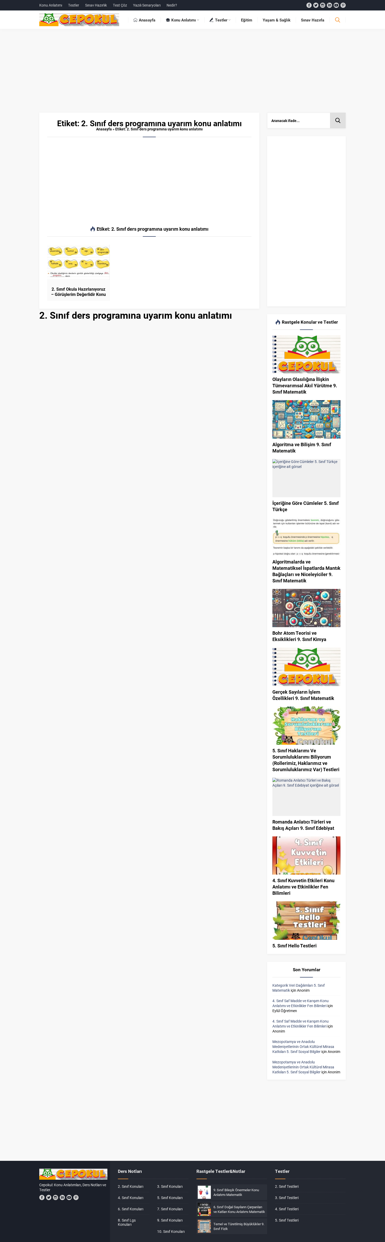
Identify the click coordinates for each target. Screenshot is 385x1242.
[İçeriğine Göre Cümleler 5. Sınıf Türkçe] (306, 478)
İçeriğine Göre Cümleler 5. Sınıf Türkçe (305, 506)
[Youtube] (336, 5)
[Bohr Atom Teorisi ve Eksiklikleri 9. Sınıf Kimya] (306, 608)
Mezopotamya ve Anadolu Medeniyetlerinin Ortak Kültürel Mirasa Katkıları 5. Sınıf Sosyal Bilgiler (303, 1046)
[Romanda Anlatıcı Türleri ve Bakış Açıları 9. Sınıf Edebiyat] (306, 797)
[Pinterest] (343, 5)
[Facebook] (309, 5)
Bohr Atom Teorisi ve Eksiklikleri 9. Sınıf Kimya (299, 636)
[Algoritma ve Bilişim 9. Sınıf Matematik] (306, 419)
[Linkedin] (329, 5)
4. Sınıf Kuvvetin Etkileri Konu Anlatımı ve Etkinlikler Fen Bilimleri (303, 886)
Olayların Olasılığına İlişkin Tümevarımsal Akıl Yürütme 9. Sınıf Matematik (304, 385)
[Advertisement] (192, 73)
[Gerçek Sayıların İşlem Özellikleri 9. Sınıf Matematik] (306, 667)
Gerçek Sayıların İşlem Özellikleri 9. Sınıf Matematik (303, 695)
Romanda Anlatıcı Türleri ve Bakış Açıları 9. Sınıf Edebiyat (303, 825)
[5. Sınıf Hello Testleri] (306, 920)
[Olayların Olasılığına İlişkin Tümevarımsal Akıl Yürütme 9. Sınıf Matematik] (306, 354)
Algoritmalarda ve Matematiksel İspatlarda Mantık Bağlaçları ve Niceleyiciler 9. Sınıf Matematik (306, 571)
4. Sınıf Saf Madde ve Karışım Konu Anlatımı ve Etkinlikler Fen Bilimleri (300, 1003)
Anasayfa (104, 128)
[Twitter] (315, 5)
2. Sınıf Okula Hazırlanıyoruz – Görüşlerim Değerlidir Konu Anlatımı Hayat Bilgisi (78, 294)
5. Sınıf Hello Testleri (294, 945)
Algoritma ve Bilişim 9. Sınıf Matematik (301, 447)
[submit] (338, 120)
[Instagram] (322, 5)
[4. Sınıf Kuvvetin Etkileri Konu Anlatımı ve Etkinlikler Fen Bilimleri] (306, 855)
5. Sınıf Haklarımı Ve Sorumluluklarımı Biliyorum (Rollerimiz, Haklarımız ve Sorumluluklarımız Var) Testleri (305, 759)
